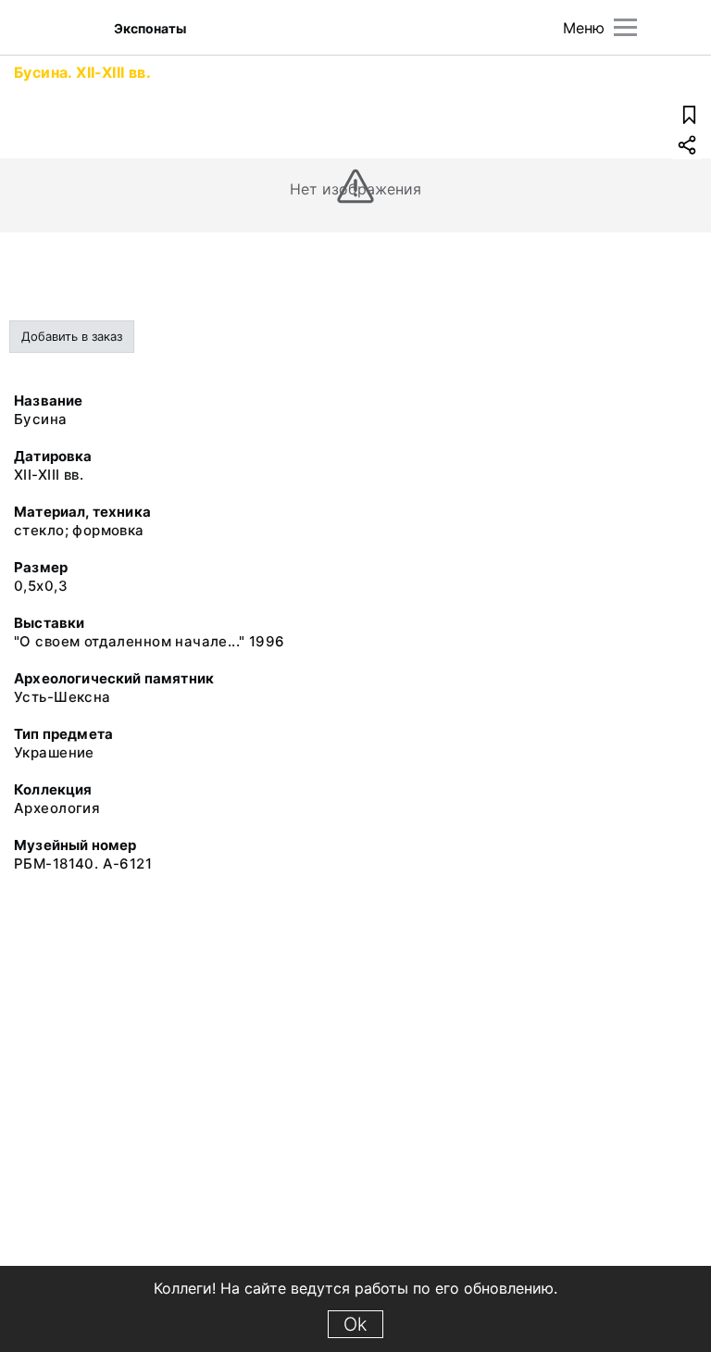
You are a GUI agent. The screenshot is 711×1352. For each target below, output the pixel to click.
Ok (355, 1324)
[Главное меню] (625, 27)
